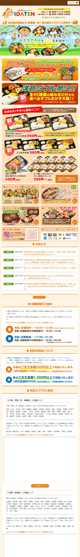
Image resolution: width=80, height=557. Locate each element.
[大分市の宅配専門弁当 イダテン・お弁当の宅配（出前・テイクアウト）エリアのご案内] (53, 18)
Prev (2, 41)
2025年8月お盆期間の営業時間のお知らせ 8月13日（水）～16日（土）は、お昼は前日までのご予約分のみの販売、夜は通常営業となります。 (50, 286)
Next (77, 41)
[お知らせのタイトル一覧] (40, 296)
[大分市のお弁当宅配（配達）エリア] (40, 487)
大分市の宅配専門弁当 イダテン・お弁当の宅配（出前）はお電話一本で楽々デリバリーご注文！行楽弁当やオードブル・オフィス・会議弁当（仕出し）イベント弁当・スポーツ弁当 (40, 41)
